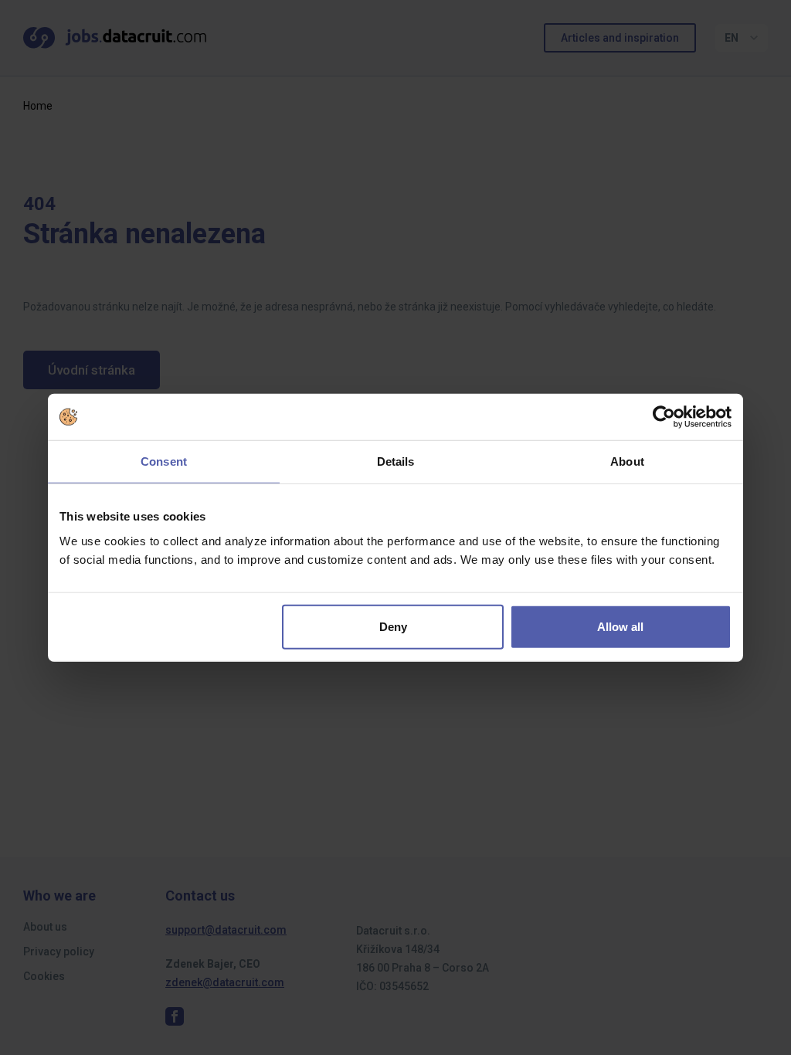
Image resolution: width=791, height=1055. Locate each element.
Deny (393, 626)
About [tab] (627, 461)
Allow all (620, 626)
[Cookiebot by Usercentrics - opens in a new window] (664, 417)
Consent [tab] (164, 461)
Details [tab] (396, 461)
